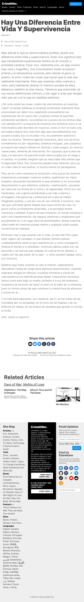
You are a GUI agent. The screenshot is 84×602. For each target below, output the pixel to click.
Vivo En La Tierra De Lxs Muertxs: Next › (56, 355)
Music (13, 461)
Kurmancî (7, 584)
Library (12, 7)
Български (8, 45)
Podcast (7, 504)
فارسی (6, 559)
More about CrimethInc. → (45, 476)
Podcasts (27, 7)
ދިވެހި (4, 581)
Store (35, 7)
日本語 (13, 544)
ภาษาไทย (14, 572)
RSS (12, 431)
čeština (6, 553)
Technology (18, 443)
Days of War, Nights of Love (15, 41)
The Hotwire (9, 513)
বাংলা (20, 566)
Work (5, 486)
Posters (6, 458)
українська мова (11, 575)
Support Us (75, 4)
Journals (13, 455)
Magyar (6, 556)
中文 (17, 547)
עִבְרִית (6, 572)
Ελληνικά (14, 541)
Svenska (7, 569)
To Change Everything (13, 464)
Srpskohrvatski (10, 563)
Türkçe (14, 556)
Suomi (6, 544)
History (14, 440)
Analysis (7, 437)
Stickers (15, 458)
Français (7, 535)
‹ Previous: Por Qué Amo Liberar (24, 355)
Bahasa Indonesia (11, 550)
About (61, 7)
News (9, 443)
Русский (17, 538)
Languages (52, 7)
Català (17, 578)
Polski (6, 541)
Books (4, 7)
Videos (6, 461)
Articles (7, 430)
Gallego (11, 581)
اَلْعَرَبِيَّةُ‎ (21, 563)
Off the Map (14, 501)
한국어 (6, 566)
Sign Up (77, 448)
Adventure (13, 434)
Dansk (15, 569)
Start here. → (45, 491)
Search (43, 7)
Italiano (6, 532)
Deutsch (18, 45)
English (26, 45)
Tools (19, 7)
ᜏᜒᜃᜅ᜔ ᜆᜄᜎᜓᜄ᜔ (10, 587)
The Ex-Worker (10, 507)
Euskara (15, 553)
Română (14, 566)
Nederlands (15, 559)
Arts (5, 434)
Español (15, 529)
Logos (20, 461)
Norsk (16, 584)
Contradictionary (11, 483)
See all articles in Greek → (14, 11)
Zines (5, 455)
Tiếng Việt (8, 578)
